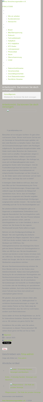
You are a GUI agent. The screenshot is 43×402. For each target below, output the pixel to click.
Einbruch (11, 35)
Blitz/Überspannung (15, 32)
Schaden (8, 27)
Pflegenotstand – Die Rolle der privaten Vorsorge (23, 392)
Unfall (10, 60)
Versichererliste (13, 71)
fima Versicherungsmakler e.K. (14, 400)
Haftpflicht (11, 41)
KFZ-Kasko (12, 46)
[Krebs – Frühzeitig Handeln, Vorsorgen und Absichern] (23, 370)
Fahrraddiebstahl (14, 38)
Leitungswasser (13, 49)
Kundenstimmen (14, 19)
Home (7, 10)
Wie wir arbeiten (14, 16)
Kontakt (8, 63)
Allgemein (11, 94)
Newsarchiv (12, 22)
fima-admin (8, 340)
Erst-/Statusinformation (16, 76)
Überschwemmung (15, 57)
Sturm (10, 54)
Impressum (9, 65)
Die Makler (9, 13)
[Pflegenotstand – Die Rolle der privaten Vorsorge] (23, 386)
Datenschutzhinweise (15, 68)
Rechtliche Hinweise (15, 79)
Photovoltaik (12, 52)
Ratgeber (8, 24)
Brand (10, 30)
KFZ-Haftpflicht (13, 43)
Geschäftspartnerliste (16, 74)
